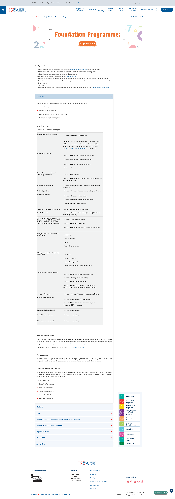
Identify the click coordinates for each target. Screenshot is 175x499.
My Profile (166, 9)
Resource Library (121, 10)
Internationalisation (147, 10)
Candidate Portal (71, 76)
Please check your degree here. (80, 344)
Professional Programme (101, 87)
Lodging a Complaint (96, 478)
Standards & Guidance (133, 10)
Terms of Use (66, 494)
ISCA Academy (101, 10)
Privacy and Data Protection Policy (50, 494)
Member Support (110, 10)
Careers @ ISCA (95, 470)
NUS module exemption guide (75, 148)
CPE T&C (93, 489)
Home (33, 16)
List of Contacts (94, 485)
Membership (92, 10)
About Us (156, 10)
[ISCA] (17, 10)
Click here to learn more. (78, 3)
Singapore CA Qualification (79, 10)
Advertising (34, 494)
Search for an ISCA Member (98, 481)
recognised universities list (78, 69)
